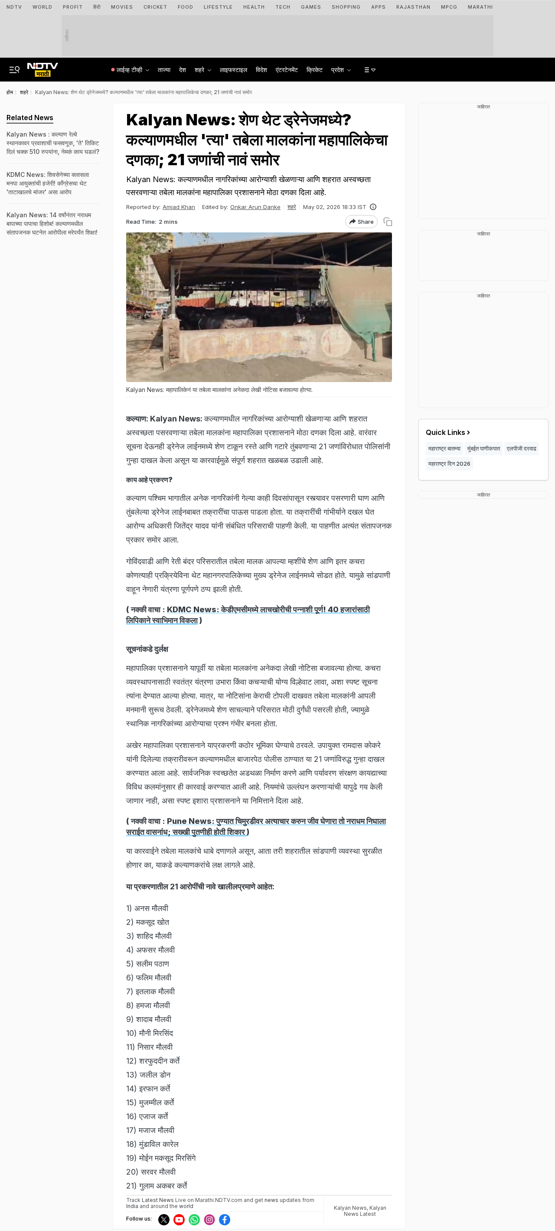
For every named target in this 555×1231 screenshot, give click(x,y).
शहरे (291, 206)
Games (311, 7)
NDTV (14, 7)
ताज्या (164, 69)
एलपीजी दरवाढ (521, 448)
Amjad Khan (179, 206)
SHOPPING (346, 7)
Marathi (480, 7)
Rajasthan (413, 7)
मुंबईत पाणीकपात (483, 448)
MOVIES (122, 7)
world (186, 1206)
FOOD (185, 7)
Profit (73, 7)
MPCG (449, 7)
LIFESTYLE (218, 7)
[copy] (388, 222)
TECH (283, 7)
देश (182, 69)
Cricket (155, 7)
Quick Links (445, 432)
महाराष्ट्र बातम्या (444, 448)
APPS (378, 7)
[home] (42, 67)
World (42, 7)
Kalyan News (350, 1208)
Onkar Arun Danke (255, 206)
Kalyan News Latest (365, 1211)
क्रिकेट (315, 69)
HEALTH (254, 7)
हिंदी (97, 7)
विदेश (261, 69)
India (133, 1206)
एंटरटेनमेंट (287, 69)
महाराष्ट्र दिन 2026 (449, 463)
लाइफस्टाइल (233, 69)
